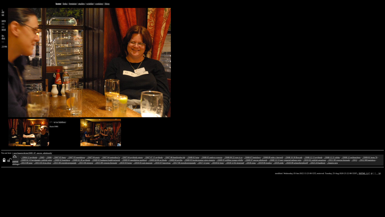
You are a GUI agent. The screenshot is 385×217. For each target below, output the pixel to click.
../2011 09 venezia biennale (338, 160)
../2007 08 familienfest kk (174, 157)
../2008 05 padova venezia (211, 157)
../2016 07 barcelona (162, 163)
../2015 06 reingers (85, 163)
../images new (332, 163)
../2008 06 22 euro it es (233, 157)
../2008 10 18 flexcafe (293, 157)
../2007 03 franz (59, 157)
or (54, 122)
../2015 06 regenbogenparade (64, 163)
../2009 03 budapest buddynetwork (106, 160)
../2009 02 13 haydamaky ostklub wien (36, 160)
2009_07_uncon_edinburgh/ (40, 153)
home (58, 3)
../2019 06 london (264, 163)
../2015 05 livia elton (42, 163)
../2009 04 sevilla (175, 160)
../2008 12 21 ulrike (332, 157)
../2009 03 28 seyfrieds (81, 160)
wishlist (90, 3)
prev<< (4, 22)
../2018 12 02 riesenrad (234, 163)
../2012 (354, 160)
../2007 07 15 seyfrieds (153, 157)
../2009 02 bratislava (61, 160)
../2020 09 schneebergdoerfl (296, 163)
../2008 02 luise (193, 157)
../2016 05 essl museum (142, 163)
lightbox (62, 122)
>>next (4, 28)
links (65, 3)
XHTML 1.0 (364, 173)
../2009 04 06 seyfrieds (157, 160)
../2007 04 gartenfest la (110, 157)
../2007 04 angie (93, 157)
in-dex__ (3, 38)
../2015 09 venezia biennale (106, 163)
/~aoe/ (14, 153)
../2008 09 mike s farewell (272, 157)
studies (81, 3)
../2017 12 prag (203, 163)
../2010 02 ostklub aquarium (314, 160)
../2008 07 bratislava (252, 157)
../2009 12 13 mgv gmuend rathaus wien (285, 160)
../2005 (41, 157)
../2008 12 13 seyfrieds (313, 157)
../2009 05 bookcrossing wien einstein (199, 160)
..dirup (3, 12)
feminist (73, 3)
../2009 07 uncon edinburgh (256, 160)
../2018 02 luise (217, 163)
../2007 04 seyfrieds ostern (132, 157)
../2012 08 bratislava (367, 160)
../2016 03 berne (125, 163)
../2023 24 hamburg (317, 163)
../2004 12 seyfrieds (29, 157)
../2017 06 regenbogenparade (184, 163)
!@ (379, 173)
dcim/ (26, 153)
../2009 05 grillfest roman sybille (229, 160)
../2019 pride (278, 163)
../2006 (49, 157)
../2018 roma (250, 163)
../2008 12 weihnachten (350, 157)
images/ (20, 153)
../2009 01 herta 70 (369, 157)
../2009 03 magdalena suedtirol (134, 160)
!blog (107, 3)
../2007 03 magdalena (76, 157)
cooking (99, 3)
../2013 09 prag (26, 163)
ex (57, 122)
